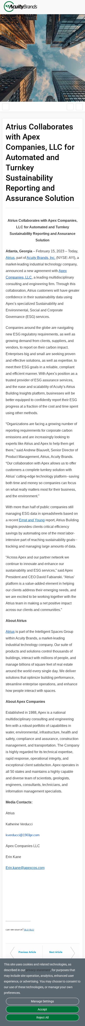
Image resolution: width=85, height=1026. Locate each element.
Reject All (42, 1017)
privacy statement (38, 970)
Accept (42, 1009)
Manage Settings (42, 1001)
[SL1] (26, 930)
